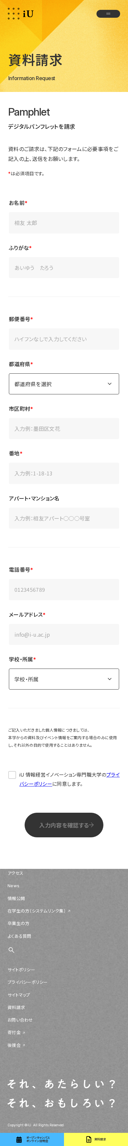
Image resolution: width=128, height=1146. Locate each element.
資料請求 (16, 1007)
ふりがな (19, 248)
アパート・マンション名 (34, 498)
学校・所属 (21, 659)
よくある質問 (20, 936)
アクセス (15, 873)
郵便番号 (19, 319)
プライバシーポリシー (28, 982)
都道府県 (19, 364)
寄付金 (14, 1032)
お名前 (17, 203)
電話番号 (19, 569)
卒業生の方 (18, 923)
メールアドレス (26, 614)
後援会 (14, 1045)
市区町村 (19, 409)
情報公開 (16, 898)
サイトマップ (19, 995)
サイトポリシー (21, 969)
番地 (14, 453)
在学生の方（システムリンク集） (37, 911)
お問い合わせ (20, 1020)
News (13, 885)
